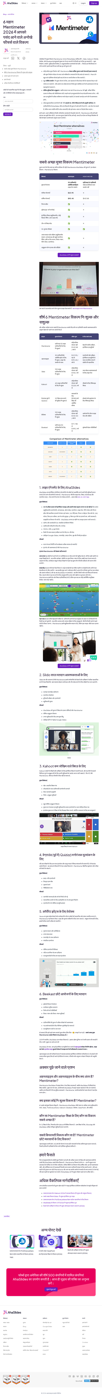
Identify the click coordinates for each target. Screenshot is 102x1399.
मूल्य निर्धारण (53, 3)
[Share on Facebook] (24, 59)
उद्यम (60, 3)
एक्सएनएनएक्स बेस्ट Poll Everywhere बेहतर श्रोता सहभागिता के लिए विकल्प (65, 1199)
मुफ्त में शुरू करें (51, 1289)
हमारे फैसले (7, 79)
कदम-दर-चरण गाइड (83, 497)
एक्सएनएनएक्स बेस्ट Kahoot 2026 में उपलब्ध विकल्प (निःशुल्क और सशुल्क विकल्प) (67, 1193)
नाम (4, 97)
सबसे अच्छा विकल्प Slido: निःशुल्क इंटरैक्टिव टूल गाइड (59, 1196)
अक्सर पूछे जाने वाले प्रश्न (11, 76)
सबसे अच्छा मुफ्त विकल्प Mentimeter (15, 69)
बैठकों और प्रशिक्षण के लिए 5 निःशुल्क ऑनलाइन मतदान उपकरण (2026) (64, 1206)
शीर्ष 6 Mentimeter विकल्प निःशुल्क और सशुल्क (18, 72)
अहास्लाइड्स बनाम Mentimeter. (82, 308)
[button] (25, 3)
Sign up (94, 3)
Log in (83, 3)
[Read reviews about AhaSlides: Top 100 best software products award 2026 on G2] (16, 1379)
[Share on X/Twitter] (18, 59)
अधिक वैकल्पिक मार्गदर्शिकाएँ (12, 83)
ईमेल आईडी (6, 106)
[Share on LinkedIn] (12, 59)
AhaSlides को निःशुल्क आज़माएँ (69, 255)
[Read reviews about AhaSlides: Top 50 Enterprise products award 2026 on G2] (7, 1379)
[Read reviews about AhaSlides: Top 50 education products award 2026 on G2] (25, 1379)
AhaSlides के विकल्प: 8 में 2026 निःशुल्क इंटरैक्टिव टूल (60, 1203)
